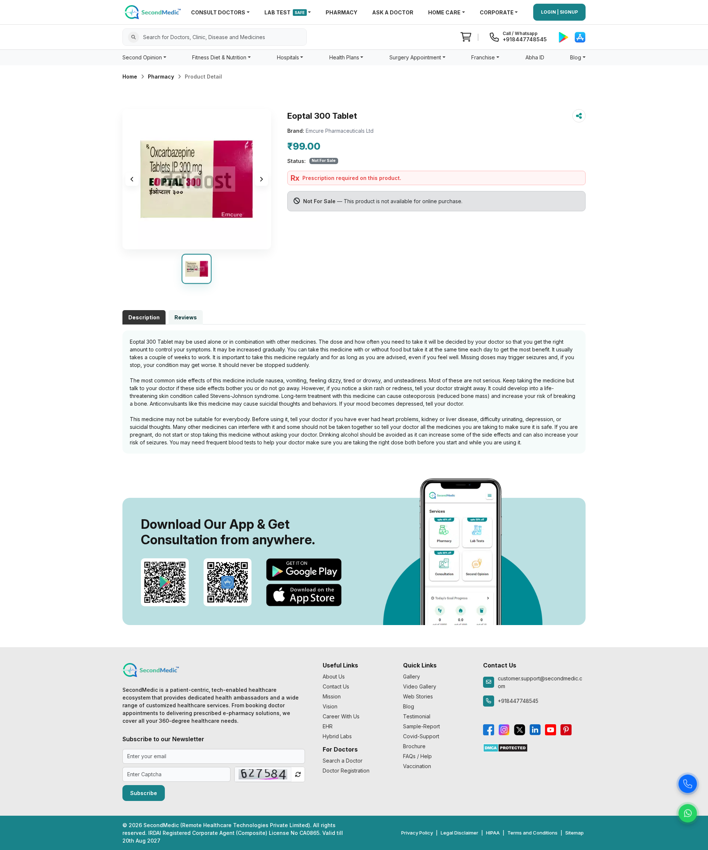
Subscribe (143, 793)
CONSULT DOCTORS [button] (218, 12)
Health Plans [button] (344, 57)
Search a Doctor (342, 760)
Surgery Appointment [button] (415, 57)
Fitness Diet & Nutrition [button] (219, 57)
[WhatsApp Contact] (687, 813)
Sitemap (574, 833)
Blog (408, 706)
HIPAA (493, 833)
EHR (328, 726)
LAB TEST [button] (284, 12)
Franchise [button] (483, 57)
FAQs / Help (417, 756)
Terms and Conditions (532, 833)
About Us (334, 676)
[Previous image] (132, 179)
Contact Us (336, 686)
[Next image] (261, 179)
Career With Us (341, 716)
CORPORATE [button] (497, 12)
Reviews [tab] (185, 317)
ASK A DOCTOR (392, 12)
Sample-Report (421, 726)
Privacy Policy (417, 833)
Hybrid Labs (337, 736)
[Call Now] (687, 784)
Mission (332, 696)
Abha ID (534, 57)
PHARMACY (341, 12)
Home (129, 76)
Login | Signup (559, 12)
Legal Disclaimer (459, 833)
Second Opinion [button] (142, 57)
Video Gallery (419, 686)
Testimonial (416, 716)
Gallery (411, 676)
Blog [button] (575, 57)
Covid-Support (421, 736)
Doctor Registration (346, 770)
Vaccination (417, 766)
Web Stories (418, 696)
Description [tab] (144, 317)
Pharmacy (161, 76)
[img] (196, 179)
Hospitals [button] (288, 57)
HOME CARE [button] (444, 12)
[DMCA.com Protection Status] (505, 747)
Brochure (414, 746)
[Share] (579, 115)
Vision (330, 706)
